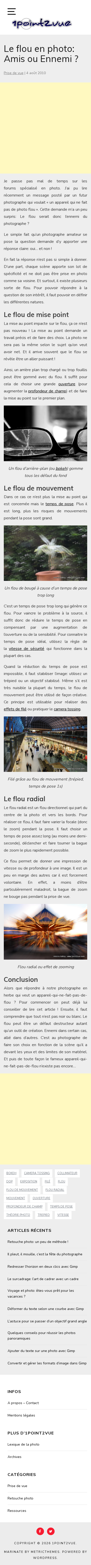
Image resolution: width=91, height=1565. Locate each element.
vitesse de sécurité (26, 648)
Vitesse (63, 1215)
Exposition (28, 1181)
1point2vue (64, 1543)
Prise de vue (14, 73)
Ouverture (41, 1198)
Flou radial (55, 1190)
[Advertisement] (45, 128)
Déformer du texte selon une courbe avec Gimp (46, 1308)
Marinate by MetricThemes (32, 1552)
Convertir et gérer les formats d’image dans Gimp (47, 1363)
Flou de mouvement (22, 1190)
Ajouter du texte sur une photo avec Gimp (41, 1350)
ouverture (66, 384)
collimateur (67, 1173)
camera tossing (67, 709)
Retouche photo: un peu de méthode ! (38, 1241)
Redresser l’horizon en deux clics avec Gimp (43, 1266)
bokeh (61, 468)
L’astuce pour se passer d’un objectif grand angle (47, 1321)
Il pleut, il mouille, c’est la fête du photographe (45, 1254)
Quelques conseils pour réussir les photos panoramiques (42, 1335)
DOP (9, 1181)
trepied (44, 1215)
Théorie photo (18, 1215)
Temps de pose (61, 1207)
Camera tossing (37, 1173)
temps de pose (60, 504)
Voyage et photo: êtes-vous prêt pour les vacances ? (41, 1293)
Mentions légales (21, 1415)
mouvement (15, 1198)
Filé (47, 1181)
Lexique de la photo (23, 1444)
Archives (14, 1456)
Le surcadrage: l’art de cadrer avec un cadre (43, 1279)
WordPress (45, 1558)
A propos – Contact (23, 1403)
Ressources (17, 1510)
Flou (61, 1181)
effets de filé (15, 709)
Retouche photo (20, 1498)
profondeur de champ (47, 391)
